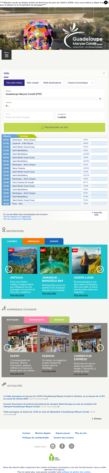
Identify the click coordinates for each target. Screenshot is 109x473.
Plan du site (81, 433)
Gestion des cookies (64, 437)
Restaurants (36, 320)
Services (59, 320)
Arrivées (24, 136)
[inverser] (100, 98)
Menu (6, 53)
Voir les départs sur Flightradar (17, 216)
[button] (92, 83)
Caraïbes (12, 241)
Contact (26, 433)
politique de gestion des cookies (76, 472)
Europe (54, 241)
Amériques (33, 241)
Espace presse (63, 433)
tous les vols (98, 213)
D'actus (97, 418)
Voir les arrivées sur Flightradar (17, 219)
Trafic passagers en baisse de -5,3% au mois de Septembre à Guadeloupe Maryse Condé (49, 413)
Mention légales (43, 433)
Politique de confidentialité (35, 437)
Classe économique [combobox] (78, 83)
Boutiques (13, 320)
